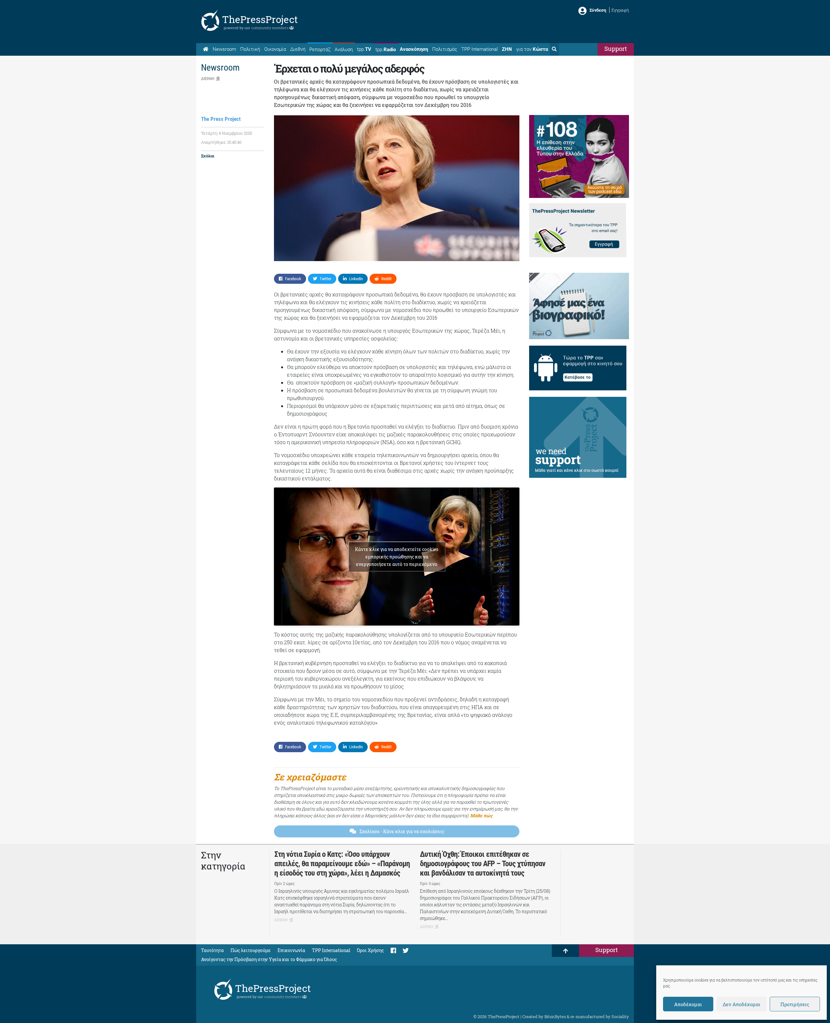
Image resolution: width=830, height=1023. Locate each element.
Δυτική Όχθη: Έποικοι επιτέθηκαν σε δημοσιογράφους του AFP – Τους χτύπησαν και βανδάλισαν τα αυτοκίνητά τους (482, 864)
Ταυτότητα (212, 950)
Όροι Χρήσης (370, 950)
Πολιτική (250, 49)
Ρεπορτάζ (319, 49)
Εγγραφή (620, 10)
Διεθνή (297, 49)
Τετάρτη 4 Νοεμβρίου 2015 (226, 133)
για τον (532, 49)
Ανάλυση (344, 49)
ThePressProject (260, 19)
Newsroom (224, 49)
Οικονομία (275, 49)
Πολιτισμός (444, 49)
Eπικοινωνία (291, 950)
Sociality (620, 1016)
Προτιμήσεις (794, 1004)
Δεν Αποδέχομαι (741, 1004)
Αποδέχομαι (688, 1004)
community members (270, 27)
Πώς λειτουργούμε (251, 950)
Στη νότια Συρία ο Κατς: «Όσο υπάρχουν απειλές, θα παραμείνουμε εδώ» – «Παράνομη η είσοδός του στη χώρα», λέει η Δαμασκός (342, 864)
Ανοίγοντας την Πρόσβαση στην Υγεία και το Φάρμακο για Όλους (269, 959)
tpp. (364, 49)
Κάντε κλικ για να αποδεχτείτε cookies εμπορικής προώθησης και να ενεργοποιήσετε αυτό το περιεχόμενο (396, 556)
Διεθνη (207, 78)
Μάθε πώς (481, 815)
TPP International (479, 49)
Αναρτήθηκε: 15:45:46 (221, 142)
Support (615, 48)
